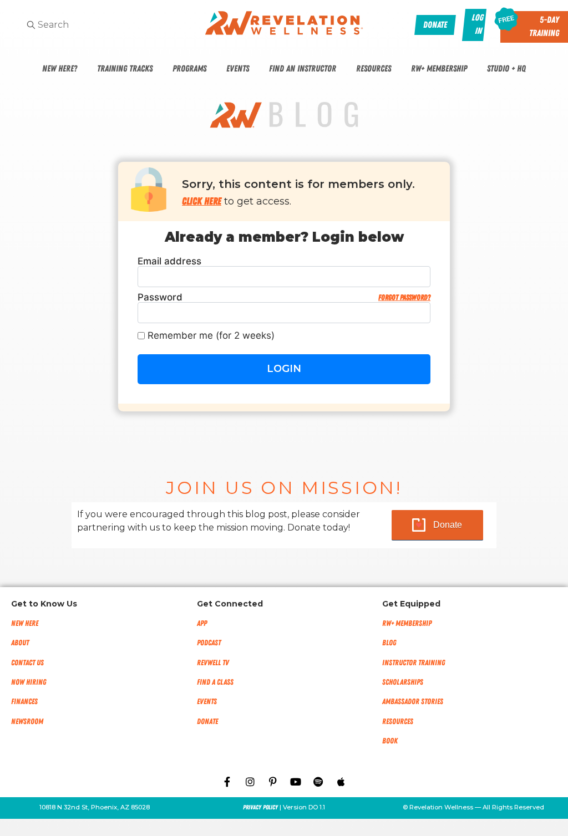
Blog (389, 643)
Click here (201, 201)
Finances (24, 701)
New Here (24, 623)
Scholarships (402, 682)
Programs (189, 68)
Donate (447, 524)
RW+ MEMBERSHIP (407, 623)
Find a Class (215, 682)
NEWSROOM (27, 721)
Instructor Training (413, 662)
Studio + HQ (506, 68)
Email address (169, 261)
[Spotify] (318, 782)
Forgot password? (404, 297)
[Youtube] (296, 782)
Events (237, 68)
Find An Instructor (302, 68)
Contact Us (27, 662)
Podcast (209, 643)
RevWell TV (213, 662)
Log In (477, 24)
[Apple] (341, 782)
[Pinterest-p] (273, 782)
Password (284, 297)
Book (390, 741)
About (20, 643)
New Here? (59, 68)
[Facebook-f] (227, 782)
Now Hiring (28, 682)
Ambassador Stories (412, 701)
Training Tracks (125, 68)
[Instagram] (250, 782)
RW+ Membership (439, 68)
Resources (373, 68)
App (202, 623)
